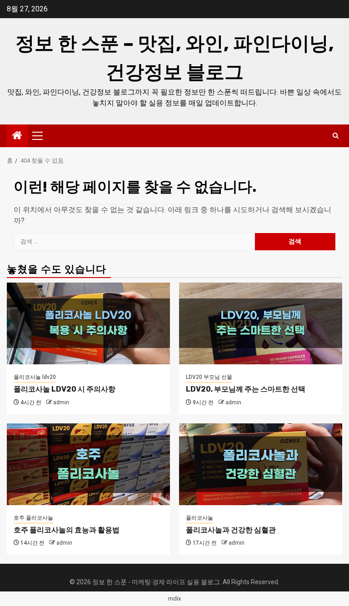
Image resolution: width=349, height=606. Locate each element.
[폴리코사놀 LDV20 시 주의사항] (88, 323)
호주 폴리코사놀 (33, 518)
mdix (174, 598)
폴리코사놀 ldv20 (35, 377)
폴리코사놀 (199, 518)
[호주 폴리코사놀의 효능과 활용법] (88, 464)
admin (61, 402)
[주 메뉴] (41, 135)
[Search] (335, 135)
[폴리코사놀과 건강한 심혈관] (260, 464)
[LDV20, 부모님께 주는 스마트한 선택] (260, 323)
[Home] (17, 136)
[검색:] (134, 241)
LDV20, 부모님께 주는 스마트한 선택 (245, 389)
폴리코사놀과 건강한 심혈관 (231, 530)
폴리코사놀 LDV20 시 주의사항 (64, 389)
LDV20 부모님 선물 (209, 377)
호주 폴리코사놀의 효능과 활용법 (67, 530)
